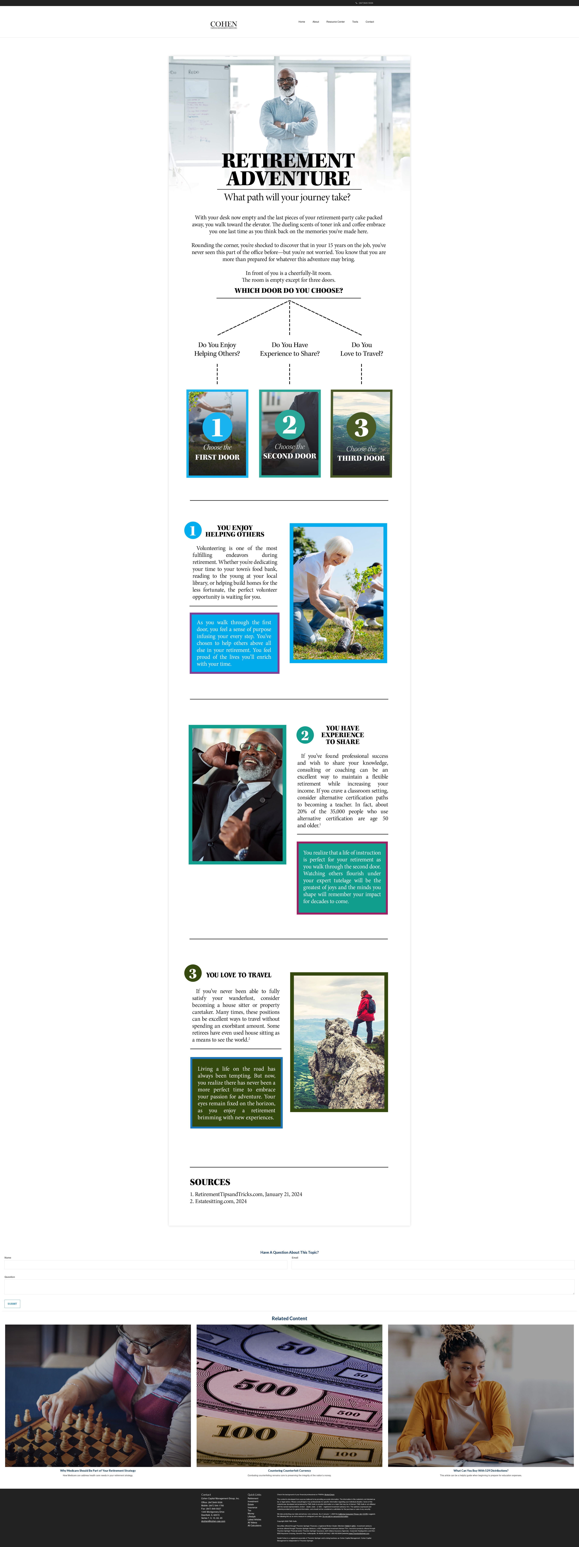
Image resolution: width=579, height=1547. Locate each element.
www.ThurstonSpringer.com (359, 1533)
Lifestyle (252, 1516)
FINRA (347, 1526)
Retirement (253, 1498)
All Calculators (254, 1525)
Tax (249, 1510)
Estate (251, 1504)
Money (251, 1513)
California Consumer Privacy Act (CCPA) (353, 1514)
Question (10, 1277)
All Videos (252, 1522)
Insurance (252, 1507)
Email (295, 1257)
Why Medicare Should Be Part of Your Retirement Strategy (98, 1470)
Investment (253, 1501)
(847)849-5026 (366, 2)
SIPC (353, 1526)
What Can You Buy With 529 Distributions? (481, 1470)
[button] (316, 21)
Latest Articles (254, 1519)
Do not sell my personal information (335, 1516)
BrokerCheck (329, 1494)
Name (8, 1257)
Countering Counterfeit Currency (289, 1470)
